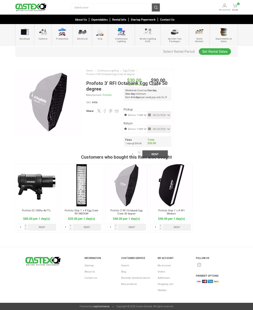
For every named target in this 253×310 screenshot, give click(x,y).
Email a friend (117, 111)
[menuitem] (100, 265)
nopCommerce (101, 306)
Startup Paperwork (143, 19)
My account (224, 9)
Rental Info (119, 19)
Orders (161, 271)
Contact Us (167, 19)
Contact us (91, 277)
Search (156, 7)
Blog (123, 271)
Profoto (107, 95)
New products (129, 284)
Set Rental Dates (215, 51)
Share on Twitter (99, 111)
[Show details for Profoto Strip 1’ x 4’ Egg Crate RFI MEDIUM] (81, 185)
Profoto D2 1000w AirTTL (36, 210)
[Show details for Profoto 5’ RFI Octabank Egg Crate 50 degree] (126, 185)
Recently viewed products (135, 277)
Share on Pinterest (111, 111)
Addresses (164, 277)
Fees (128, 139)
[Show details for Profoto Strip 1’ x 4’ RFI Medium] (171, 185)
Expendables (99, 19)
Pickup (128, 109)
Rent (155, 154)
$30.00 (134, 80)
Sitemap (89, 265)
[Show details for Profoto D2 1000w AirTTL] (36, 185)
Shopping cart (165, 284)
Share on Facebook (105, 111)
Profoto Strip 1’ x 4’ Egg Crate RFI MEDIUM (81, 212)
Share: (90, 111)
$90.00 (158, 80)
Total (150, 139)
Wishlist (162, 290)
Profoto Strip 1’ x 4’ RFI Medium (171, 212)
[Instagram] (199, 265)
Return (128, 123)
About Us (81, 19)
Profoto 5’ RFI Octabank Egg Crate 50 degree (126, 212)
